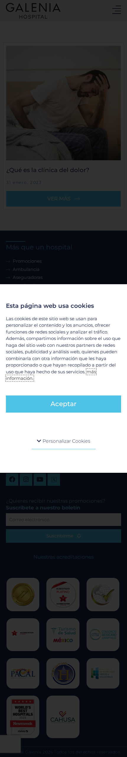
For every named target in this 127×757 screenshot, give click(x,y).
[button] (64, 441)
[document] (63, 378)
